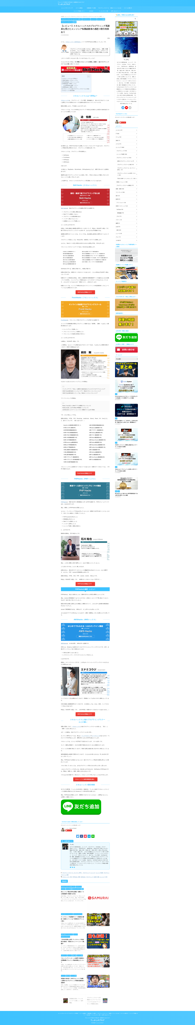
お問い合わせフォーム (116, 11)
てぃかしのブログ (64, 4)
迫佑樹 (95, 876)
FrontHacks (64, 320)
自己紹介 (91, 11)
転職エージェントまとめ (115, 8)
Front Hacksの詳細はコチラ (84, 473)
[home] (74, 867)
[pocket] (85, 836)
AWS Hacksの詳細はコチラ (84, 714)
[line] (92, 836)
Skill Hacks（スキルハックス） (70, 80)
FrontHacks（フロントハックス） (71, 82)
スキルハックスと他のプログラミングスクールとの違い (76, 88)
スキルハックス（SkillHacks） (73, 42)
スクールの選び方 (128, 8)
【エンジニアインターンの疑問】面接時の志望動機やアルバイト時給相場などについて (72, 960)
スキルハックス (65, 100)
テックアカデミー (86, 735)
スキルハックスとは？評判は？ (70, 78)
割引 (71, 876)
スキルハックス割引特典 (68, 90)
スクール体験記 (79, 8)
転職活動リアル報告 (91, 8)
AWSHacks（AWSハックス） (70, 87)
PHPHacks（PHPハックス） (70, 83)
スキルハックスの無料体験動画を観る (84, 779)
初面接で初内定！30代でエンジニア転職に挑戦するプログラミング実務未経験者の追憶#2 (72, 980)
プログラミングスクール (103, 8)
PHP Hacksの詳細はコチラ (85, 584)
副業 (67, 874)
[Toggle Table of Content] (88, 76)
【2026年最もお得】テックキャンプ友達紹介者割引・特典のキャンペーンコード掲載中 (72, 941)
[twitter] (77, 836)
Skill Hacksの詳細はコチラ (85, 292)
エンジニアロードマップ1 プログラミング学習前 (67, 8)
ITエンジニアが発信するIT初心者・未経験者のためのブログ (97, 1017)
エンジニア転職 (99, 872)
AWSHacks (64, 643)
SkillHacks (83, 876)
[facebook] (81, 836)
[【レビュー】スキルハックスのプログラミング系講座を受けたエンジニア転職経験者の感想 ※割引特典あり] (89, 836)
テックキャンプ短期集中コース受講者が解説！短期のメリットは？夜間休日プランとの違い (72, 919)
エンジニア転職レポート (79, 11)
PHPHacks (64, 502)
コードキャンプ (96, 735)
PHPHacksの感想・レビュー (71, 85)
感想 (79, 876)
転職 (98, 876)
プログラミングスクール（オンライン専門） (72, 872)
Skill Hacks (64, 208)
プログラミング (86, 872)
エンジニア (92, 872)
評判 (106, 876)
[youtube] (72, 867)
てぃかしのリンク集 (103, 11)
